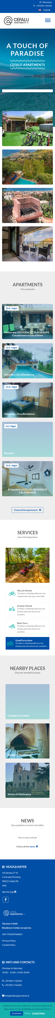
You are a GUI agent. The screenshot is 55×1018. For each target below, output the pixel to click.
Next (51, 565)
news (32, 846)
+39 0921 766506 (44, 5)
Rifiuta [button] (27, 1013)
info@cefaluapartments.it (16, 995)
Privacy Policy (9, 940)
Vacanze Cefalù (10, 923)
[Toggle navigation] (48, 21)
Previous (3, 565)
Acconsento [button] (16, 1013)
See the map (8, 891)
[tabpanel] (28, 565)
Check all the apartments (26, 510)
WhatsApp (47, 2)
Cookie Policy (8, 944)
